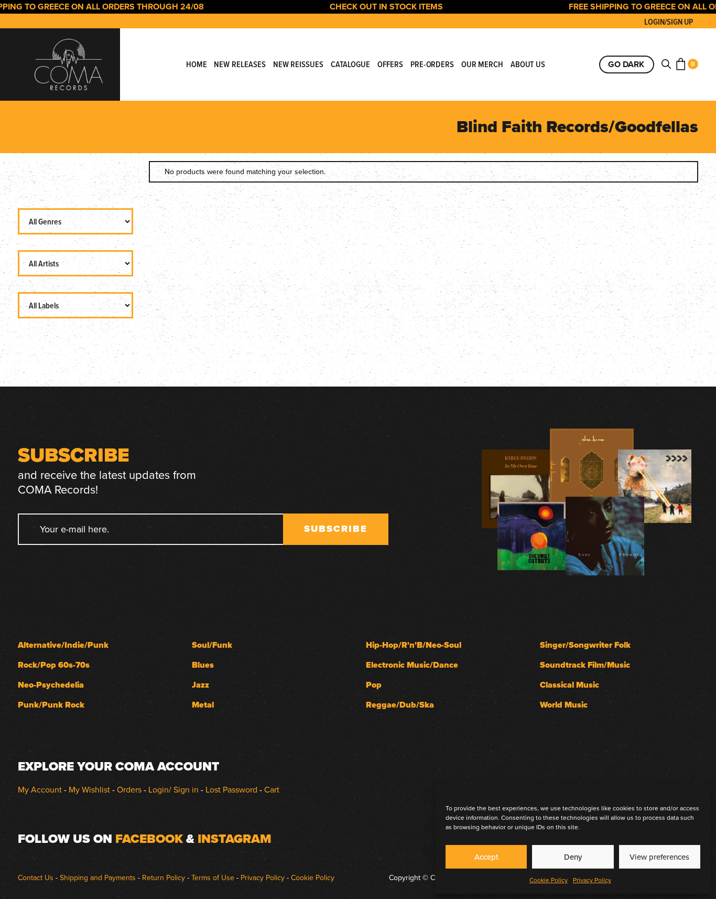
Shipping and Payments (98, 877)
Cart (271, 789)
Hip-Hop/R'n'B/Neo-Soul (413, 645)
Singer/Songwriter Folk (585, 645)
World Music (564, 705)
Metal (203, 705)
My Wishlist (89, 789)
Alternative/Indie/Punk (63, 645)
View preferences (659, 856)
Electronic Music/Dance (412, 665)
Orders (129, 789)
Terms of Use (212, 877)
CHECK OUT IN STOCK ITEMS (373, 7)
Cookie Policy (548, 879)
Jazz (200, 685)
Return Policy (163, 877)
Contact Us (35, 877)
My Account (40, 789)
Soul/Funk (212, 645)
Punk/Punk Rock (51, 705)
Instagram (235, 838)
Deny (573, 856)
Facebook (149, 838)
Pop (374, 685)
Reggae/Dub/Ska (400, 705)
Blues (203, 665)
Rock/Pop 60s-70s (54, 665)
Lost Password (231, 789)
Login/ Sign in (173, 789)
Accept (486, 856)
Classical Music (569, 685)
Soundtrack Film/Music (585, 665)
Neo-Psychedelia (51, 685)
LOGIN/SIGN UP (668, 22)
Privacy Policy (592, 879)
